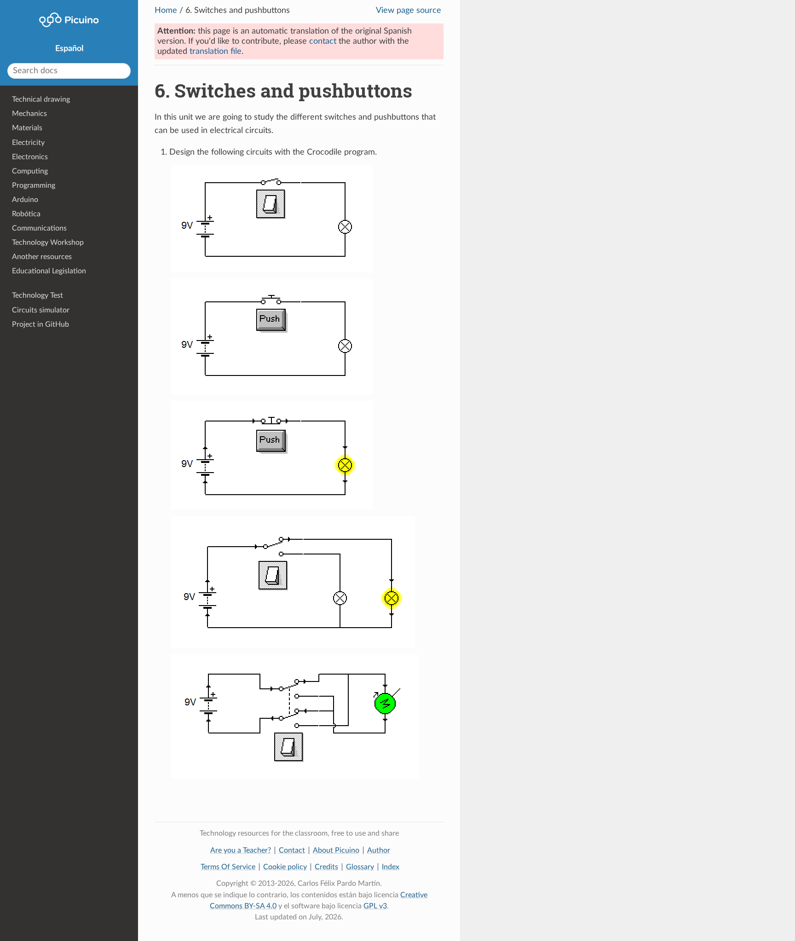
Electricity (28, 142)
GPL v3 (375, 906)
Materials (27, 128)
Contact (292, 850)
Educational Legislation (49, 271)
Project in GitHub (40, 324)
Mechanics (29, 113)
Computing (30, 171)
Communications (39, 228)
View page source (408, 10)
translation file (216, 51)
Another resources (42, 256)
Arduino (25, 199)
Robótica (26, 214)
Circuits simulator (40, 310)
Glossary (360, 867)
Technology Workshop (48, 242)
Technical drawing (41, 99)
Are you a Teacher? (240, 850)
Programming (33, 185)
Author (378, 850)
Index (390, 867)
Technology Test (37, 295)
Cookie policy (285, 867)
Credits (326, 867)
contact (322, 41)
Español (69, 49)
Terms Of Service (228, 867)
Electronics (30, 157)
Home (166, 10)
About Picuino (336, 850)
